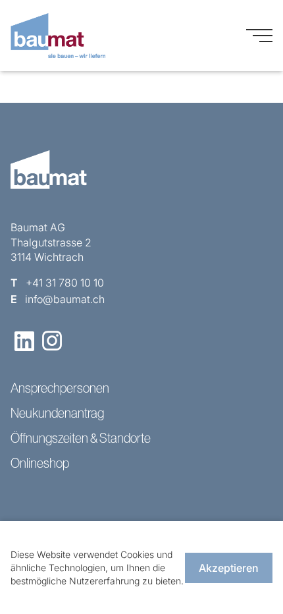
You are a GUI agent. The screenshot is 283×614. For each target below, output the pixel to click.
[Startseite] (58, 35)
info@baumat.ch (65, 299)
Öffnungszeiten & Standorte (81, 438)
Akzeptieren (229, 567)
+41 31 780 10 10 (65, 282)
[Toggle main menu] (259, 35)
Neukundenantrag (57, 413)
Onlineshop (40, 463)
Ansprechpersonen (60, 388)
